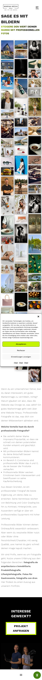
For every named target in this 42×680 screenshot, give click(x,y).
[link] (10, 7)
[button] (38, 316)
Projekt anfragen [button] (21, 628)
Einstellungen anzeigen (21, 357)
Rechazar (21, 350)
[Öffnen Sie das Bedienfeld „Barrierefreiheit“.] (37, 675)
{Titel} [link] (16, 362)
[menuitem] (10, 7)
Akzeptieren (21, 344)
